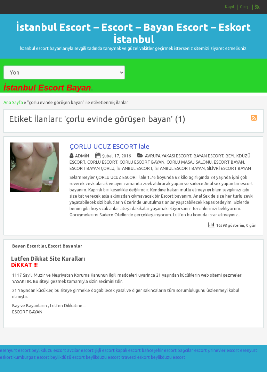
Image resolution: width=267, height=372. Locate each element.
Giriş (244, 7)
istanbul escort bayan (179, 168)
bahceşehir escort (159, 350)
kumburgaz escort (31, 357)
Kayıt (230, 7)
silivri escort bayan (229, 168)
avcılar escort (80, 350)
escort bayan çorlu (92, 168)
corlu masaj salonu (189, 162)
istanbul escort (134, 168)
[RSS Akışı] (257, 6)
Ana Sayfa (13, 102)
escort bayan (229, 162)
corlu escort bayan (142, 162)
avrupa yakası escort (168, 156)
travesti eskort (135, 357)
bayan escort (209, 156)
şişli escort (105, 350)
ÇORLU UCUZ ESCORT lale (109, 146)
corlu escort (102, 162)
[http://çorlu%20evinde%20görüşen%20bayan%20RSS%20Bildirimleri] (255, 118)
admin (82, 156)
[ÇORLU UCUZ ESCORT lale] (34, 190)
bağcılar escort (192, 350)
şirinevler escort (223, 350)
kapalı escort (128, 350)
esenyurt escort (15, 350)
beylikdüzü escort (67, 357)
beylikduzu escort (49, 350)
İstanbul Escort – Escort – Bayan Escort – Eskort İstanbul (133, 33)
